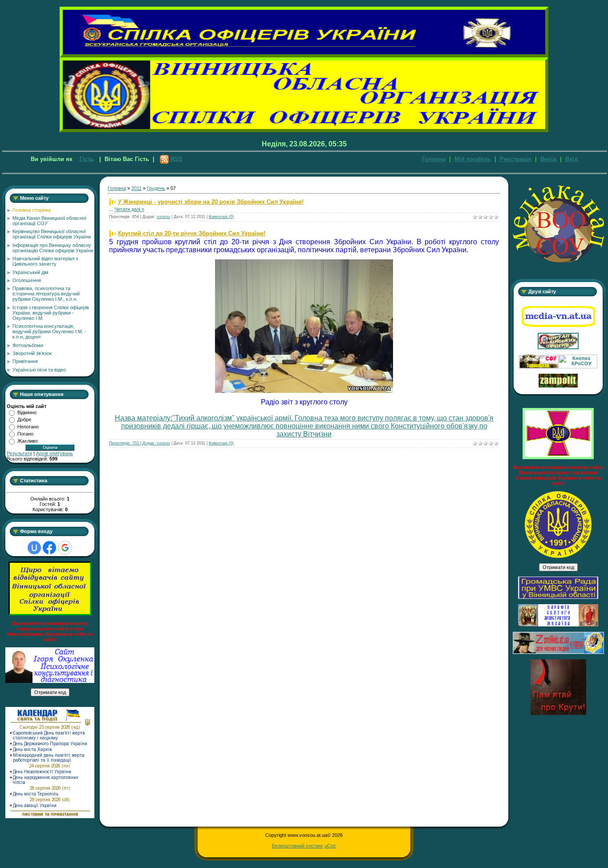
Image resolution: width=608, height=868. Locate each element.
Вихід (548, 159)
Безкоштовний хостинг (297, 845)
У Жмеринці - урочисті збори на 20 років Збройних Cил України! (211, 201)
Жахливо (27, 441)
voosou (163, 216)
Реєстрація (515, 159)
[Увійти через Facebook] (49, 547)
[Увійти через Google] (65, 548)
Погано (25, 433)
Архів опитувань (54, 453)
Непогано (28, 426)
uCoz (330, 845)
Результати (19, 453)
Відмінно (26, 412)
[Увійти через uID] (34, 547)
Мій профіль (472, 159)
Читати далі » (129, 209)
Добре (24, 419)
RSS (176, 158)
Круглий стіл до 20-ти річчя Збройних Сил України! (191, 233)
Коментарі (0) (221, 216)
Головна (434, 159)
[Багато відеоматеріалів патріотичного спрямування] (558, 325)
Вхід (571, 159)
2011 (136, 188)
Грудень (156, 188)
